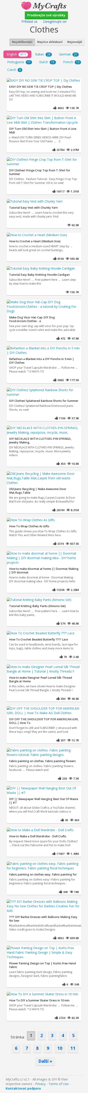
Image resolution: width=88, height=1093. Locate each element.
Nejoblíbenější (22, 42)
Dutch (46, 62)
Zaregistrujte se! (55, 21)
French (71, 62)
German (68, 54)
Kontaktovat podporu (23, 1088)
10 (59, 1048)
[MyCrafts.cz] (44, 5)
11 (72, 1048)
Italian (42, 54)
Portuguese (18, 62)
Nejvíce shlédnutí (50, 42)
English (16, 54)
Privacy (40, 1084)
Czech (14, 70)
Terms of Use (59, 1084)
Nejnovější (74, 42)
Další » (45, 1061)
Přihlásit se (29, 21)
